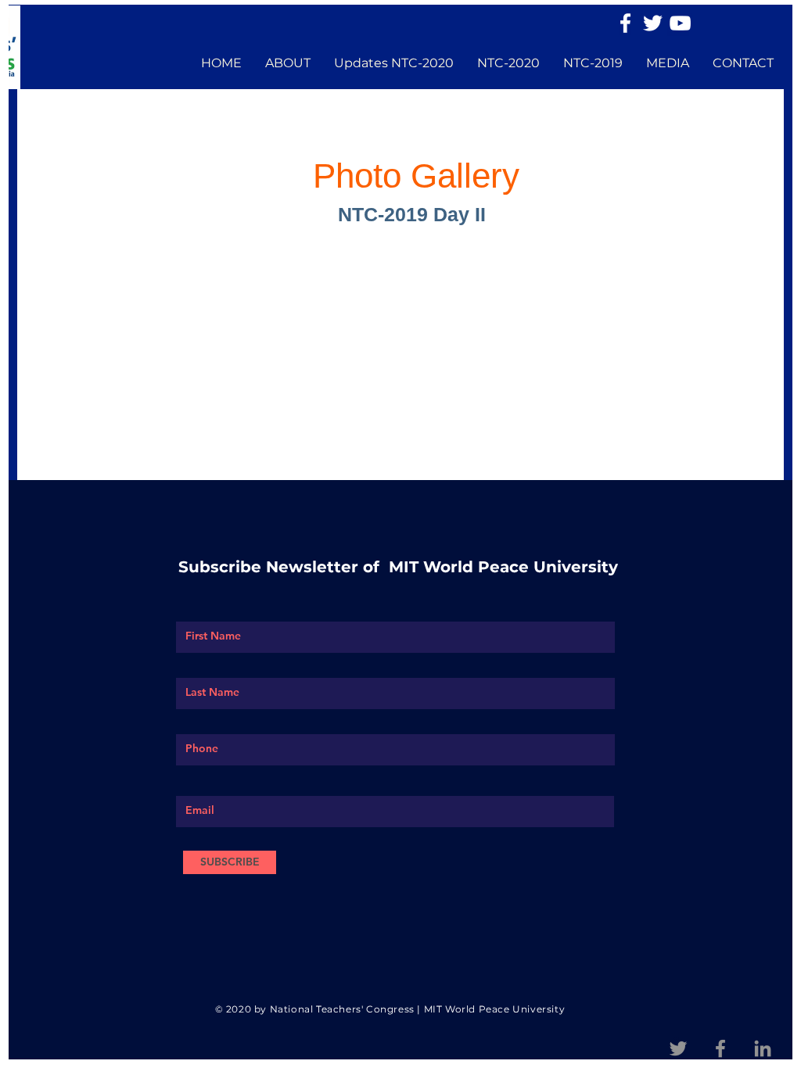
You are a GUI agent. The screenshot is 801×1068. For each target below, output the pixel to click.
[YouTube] (680, 23)
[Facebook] (625, 23)
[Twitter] (653, 23)
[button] (287, 63)
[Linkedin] (762, 1048)
